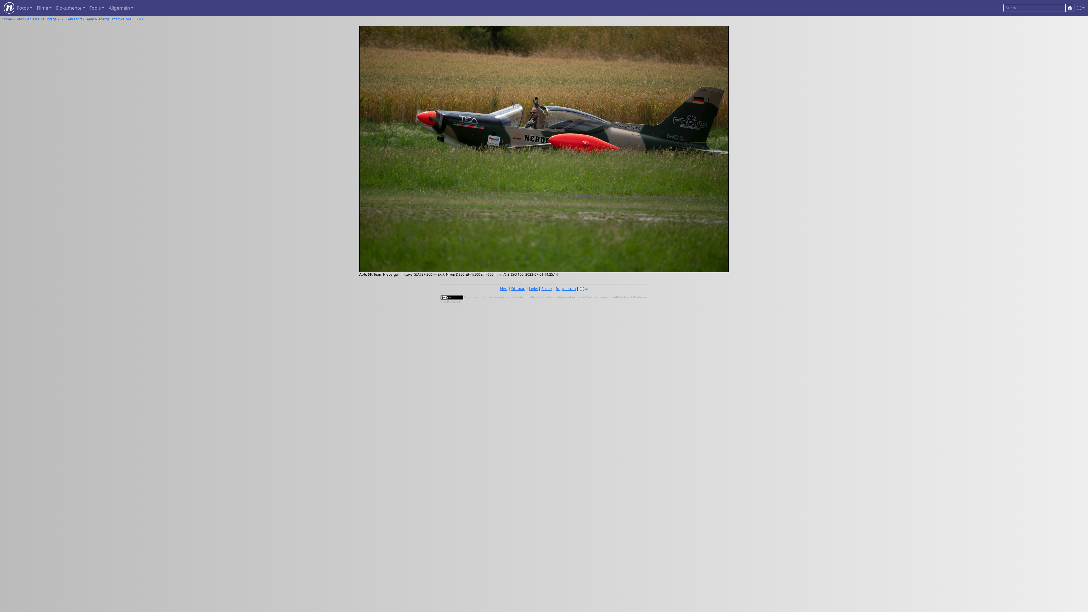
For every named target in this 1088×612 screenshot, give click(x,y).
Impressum (566, 288)
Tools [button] (95, 8)
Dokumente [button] (69, 8)
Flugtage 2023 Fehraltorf (62, 19)
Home (7, 19)
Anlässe (33, 19)
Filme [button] (42, 8)
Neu (503, 288)
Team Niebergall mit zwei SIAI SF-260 (114, 19)
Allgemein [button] (119, 8)
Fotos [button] (23, 8)
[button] (1079, 8)
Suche (546, 288)
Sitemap (518, 288)
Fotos (19, 19)
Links (533, 288)
